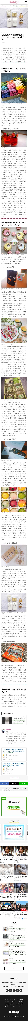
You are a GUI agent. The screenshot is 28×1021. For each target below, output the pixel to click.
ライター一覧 (12, 999)
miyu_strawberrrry (8, 512)
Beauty (9, 5)
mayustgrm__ (7, 460)
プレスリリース (21, 1006)
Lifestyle (15, 5)
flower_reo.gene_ (8, 344)
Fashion (3, 5)
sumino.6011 (9, 743)
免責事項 (7, 1006)
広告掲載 (13, 1001)
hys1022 (6, 566)
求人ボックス (10, 759)
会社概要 (13, 1006)
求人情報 (7, 1001)
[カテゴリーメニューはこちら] (26, 2)
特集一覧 (6, 999)
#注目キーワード (15, 777)
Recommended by (18, 918)
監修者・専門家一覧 (20, 999)
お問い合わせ (21, 1001)
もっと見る (14, 968)
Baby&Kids (22, 5)
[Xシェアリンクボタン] (10, 990)
